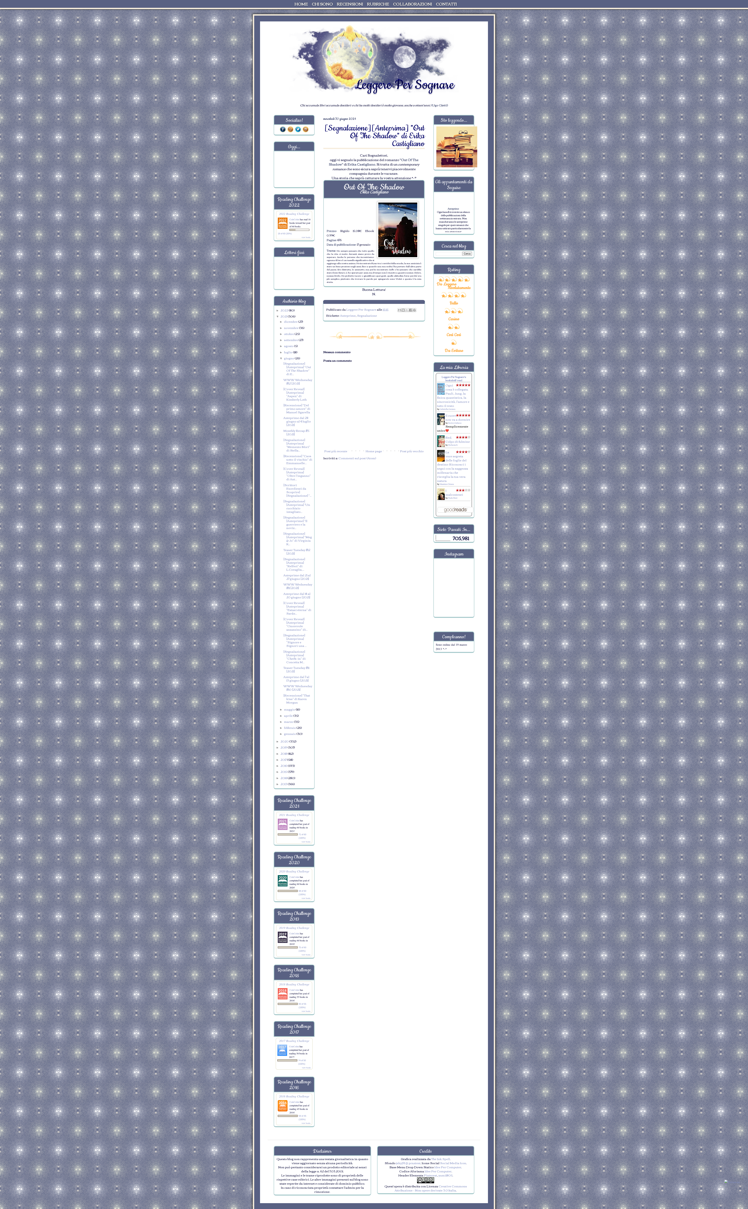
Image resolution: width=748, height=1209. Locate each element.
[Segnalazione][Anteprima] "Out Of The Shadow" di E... (297, 369)
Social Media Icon (453, 1163)
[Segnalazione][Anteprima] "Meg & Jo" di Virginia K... (297, 539)
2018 (284, 753)
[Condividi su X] (407, 310)
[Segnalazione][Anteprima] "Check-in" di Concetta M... (294, 657)
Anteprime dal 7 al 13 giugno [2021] (296, 678)
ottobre (289, 333)
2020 (284, 741)
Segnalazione (367, 315)
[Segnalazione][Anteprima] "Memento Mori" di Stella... (296, 445)
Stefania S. (453, 445)
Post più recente (335, 451)
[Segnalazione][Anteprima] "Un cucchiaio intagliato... (296, 506)
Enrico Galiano (454, 423)
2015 (284, 771)
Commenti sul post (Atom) (357, 458)
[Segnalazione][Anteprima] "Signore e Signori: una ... (295, 640)
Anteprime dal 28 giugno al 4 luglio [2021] (297, 421)
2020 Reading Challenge (294, 871)
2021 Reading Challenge (294, 815)
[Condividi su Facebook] (411, 310)
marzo (289, 721)
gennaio (290, 733)
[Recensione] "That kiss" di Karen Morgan (296, 698)
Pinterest (430, 1175)
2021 (284, 316)
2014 (284, 777)
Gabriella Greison (447, 409)
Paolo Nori (452, 498)
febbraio (290, 727)
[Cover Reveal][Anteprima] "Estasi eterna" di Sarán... (297, 608)
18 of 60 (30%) (285, 233)
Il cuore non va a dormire (457, 417)
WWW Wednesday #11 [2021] (297, 585)
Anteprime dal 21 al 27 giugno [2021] (297, 576)
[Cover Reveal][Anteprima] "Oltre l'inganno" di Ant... (297, 474)
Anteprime (348, 315)
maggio (290, 709)
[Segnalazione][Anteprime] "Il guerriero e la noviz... (295, 522)
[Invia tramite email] (399, 310)
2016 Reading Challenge (294, 1096)
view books (306, 237)
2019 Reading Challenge (294, 928)
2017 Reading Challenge (294, 1041)
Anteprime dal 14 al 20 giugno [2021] (296, 595)
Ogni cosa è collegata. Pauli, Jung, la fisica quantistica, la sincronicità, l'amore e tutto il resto (453, 395)
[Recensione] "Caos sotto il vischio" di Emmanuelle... (297, 459)
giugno (289, 358)
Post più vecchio (412, 451)
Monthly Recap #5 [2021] (296, 432)
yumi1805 (445, 1175)
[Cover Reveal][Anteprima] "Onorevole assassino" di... (295, 624)
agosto (289, 345)
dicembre (291, 321)
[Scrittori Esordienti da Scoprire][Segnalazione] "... (297, 490)
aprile (288, 715)
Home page (374, 451)
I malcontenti (454, 492)
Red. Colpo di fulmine (457, 439)
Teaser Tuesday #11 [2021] (296, 669)
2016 (284, 765)
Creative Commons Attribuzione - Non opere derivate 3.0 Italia (431, 1188)
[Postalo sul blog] (403, 310)
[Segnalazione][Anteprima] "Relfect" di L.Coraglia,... (294, 564)
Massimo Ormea (447, 484)
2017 (283, 759)
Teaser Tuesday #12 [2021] (296, 551)
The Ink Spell (440, 1158)
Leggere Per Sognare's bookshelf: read (454, 378)
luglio (288, 352)
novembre (291, 327)
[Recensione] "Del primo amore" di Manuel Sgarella (296, 408)
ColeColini (294, 219)
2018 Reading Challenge (294, 984)
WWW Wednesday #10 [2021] (297, 687)
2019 (284, 747)
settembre (291, 339)
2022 (284, 310)
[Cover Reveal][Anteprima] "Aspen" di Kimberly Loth (295, 394)
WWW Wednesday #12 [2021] (297, 381)
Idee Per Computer (447, 1167)
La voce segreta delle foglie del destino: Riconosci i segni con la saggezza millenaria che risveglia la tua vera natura (452, 466)
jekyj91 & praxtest (408, 1163)
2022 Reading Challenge (294, 214)
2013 (284, 784)
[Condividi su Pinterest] (414, 310)
